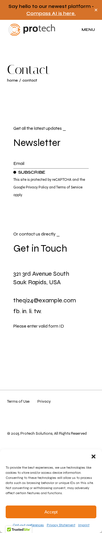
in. (24, 311)
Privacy (44, 401)
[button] (93, 456)
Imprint (84, 525)
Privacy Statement (61, 525)
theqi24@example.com (44, 300)
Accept (51, 511)
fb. (17, 311)
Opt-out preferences (28, 525)
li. (31, 311)
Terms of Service (69, 187)
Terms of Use (18, 401)
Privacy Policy (37, 187)
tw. (38, 311)
